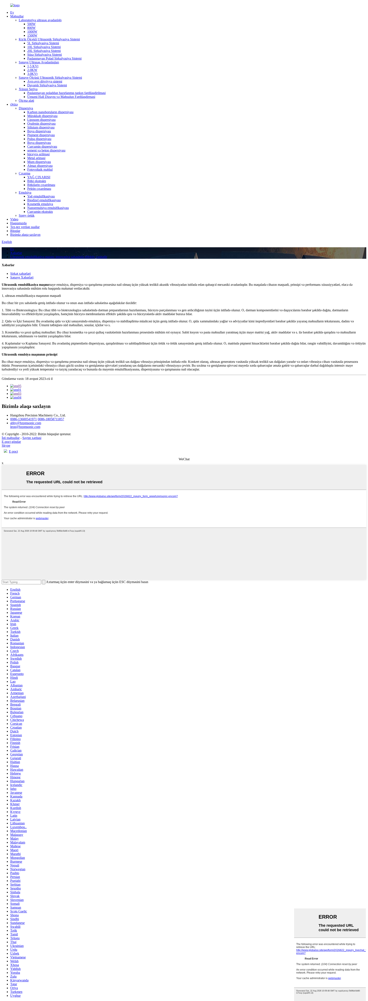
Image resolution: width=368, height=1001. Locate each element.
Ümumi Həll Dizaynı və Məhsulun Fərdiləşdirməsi (61, 97)
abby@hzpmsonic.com (25, 423)
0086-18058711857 (51, 419)
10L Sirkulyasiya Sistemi (44, 47)
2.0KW (32, 70)
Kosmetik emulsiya (40, 204)
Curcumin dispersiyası (42, 146)
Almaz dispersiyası (40, 165)
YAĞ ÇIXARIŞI (38, 177)
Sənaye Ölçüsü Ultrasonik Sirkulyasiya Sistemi (50, 77)
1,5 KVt (32, 66)
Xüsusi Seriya (28, 89)
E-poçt (13, 451)
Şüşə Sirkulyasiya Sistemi (44, 54)
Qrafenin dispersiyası (41, 123)
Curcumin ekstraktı (40, 211)
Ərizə (14, 104)
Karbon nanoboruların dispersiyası (50, 112)
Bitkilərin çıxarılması (41, 185)
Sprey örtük (26, 215)
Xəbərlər (16, 253)
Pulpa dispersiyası (39, 139)
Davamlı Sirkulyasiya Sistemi (47, 85)
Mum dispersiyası (39, 162)
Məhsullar (17, 16)
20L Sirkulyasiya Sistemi (44, 51)
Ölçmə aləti (26, 100)
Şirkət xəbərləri (20, 273)
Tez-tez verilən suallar (25, 227)
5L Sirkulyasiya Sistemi (43, 43)
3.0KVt (32, 74)
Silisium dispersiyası (41, 127)
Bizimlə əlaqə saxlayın (25, 234)
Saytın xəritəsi (31, 438)
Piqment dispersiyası (41, 135)
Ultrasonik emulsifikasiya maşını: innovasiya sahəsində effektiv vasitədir (58, 257)
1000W (32, 31)
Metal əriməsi (36, 158)
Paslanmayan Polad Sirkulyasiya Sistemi (54, 58)
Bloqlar (15, 231)
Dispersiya (26, 108)
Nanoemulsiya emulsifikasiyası (48, 208)
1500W (32, 35)
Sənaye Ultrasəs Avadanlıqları (39, 62)
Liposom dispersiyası (41, 120)
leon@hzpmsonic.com (25, 427)
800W (31, 28)
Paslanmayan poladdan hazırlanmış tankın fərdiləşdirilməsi (66, 93)
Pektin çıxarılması (39, 188)
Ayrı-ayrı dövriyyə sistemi (44, 81)
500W (31, 24)
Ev (12, 12)
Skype (6, 445)
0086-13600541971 (23, 419)
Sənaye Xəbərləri (21, 277)
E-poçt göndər (11, 441)
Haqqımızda (18, 223)
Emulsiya (25, 192)
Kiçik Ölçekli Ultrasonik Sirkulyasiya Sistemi (49, 39)
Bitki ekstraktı (36, 181)
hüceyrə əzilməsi (38, 154)
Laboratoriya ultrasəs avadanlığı (40, 20)
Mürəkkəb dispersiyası (42, 116)
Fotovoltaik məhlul (40, 169)
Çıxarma (24, 173)
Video (14, 219)
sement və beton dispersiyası (46, 150)
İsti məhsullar (11, 438)
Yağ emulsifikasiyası (41, 196)
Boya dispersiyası (39, 131)
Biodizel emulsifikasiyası (44, 200)
